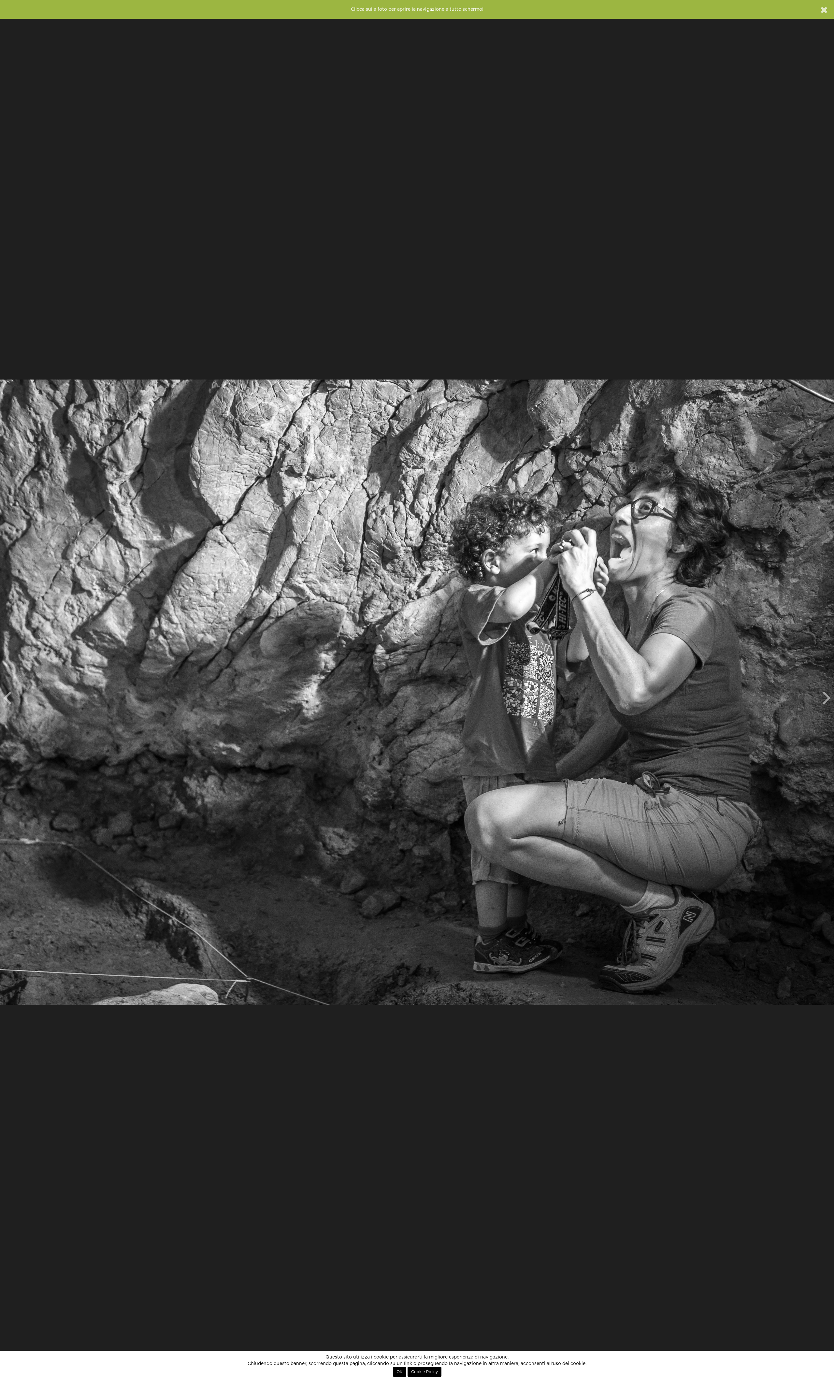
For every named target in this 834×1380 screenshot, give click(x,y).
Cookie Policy (424, 1372)
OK (399, 1372)
